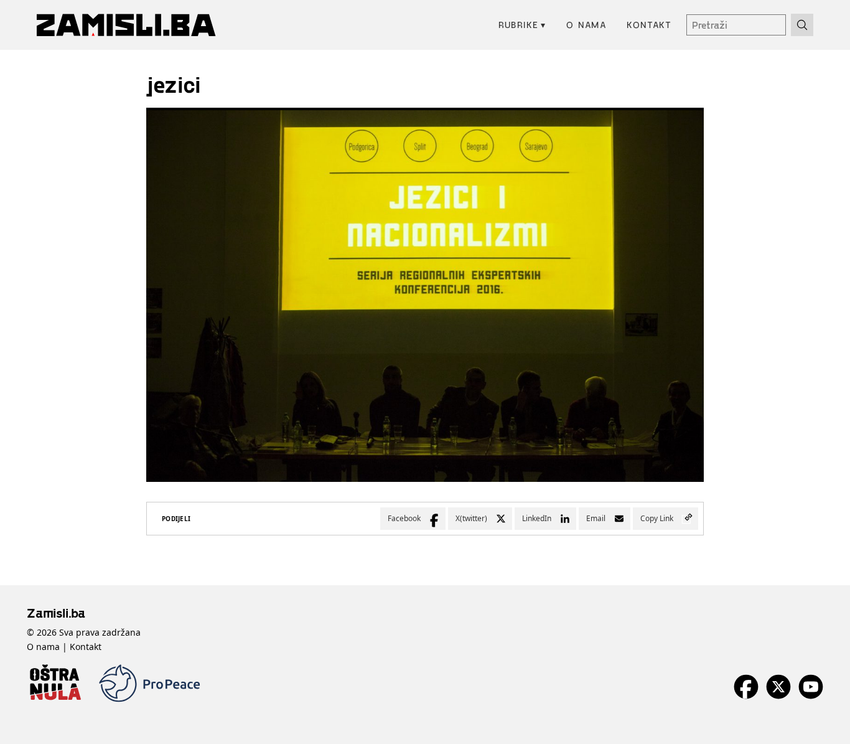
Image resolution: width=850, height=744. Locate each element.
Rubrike (522, 24)
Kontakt (649, 24)
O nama (586, 24)
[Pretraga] (802, 25)
